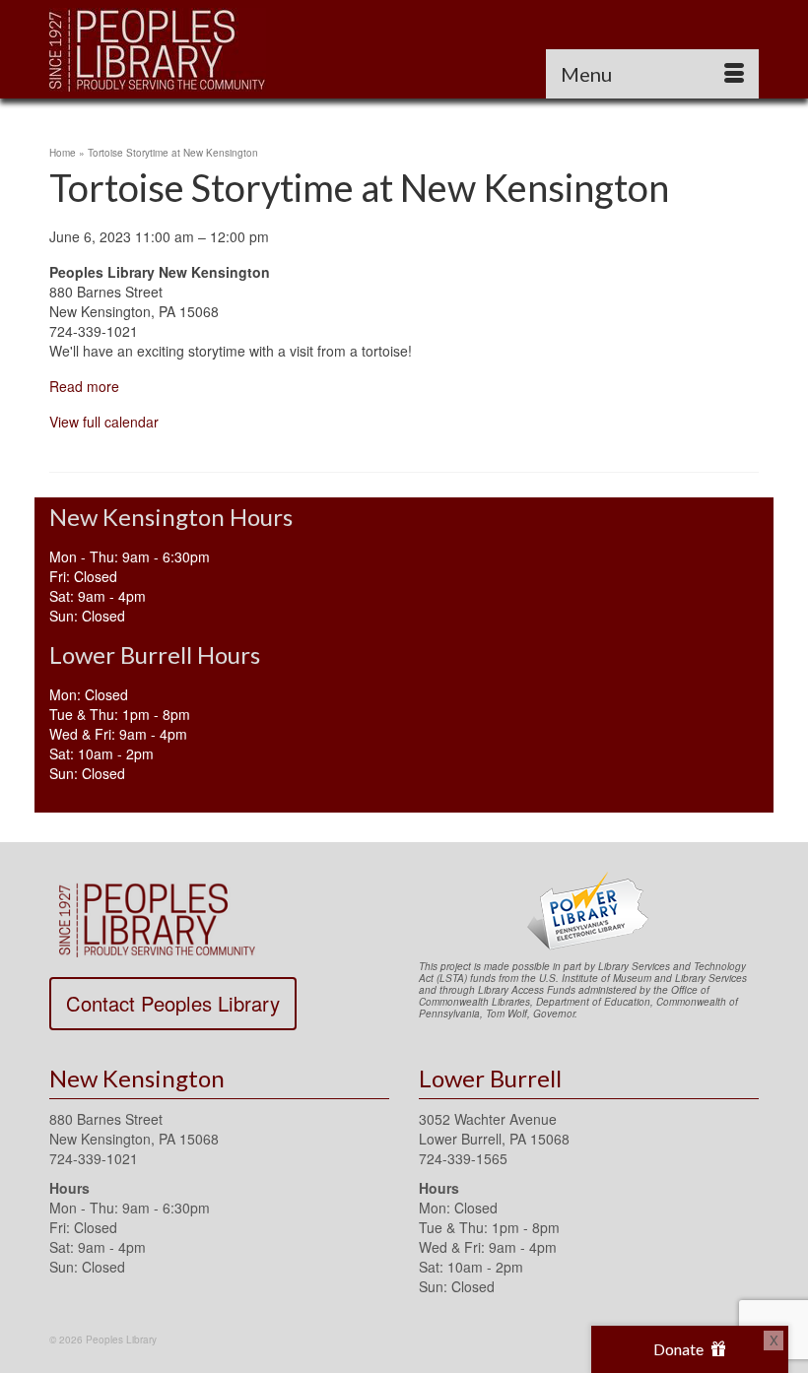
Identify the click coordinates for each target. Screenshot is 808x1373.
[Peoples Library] (404, 49)
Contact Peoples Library (173, 1003)
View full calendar (104, 421)
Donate (680, 1349)
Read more (84, 386)
